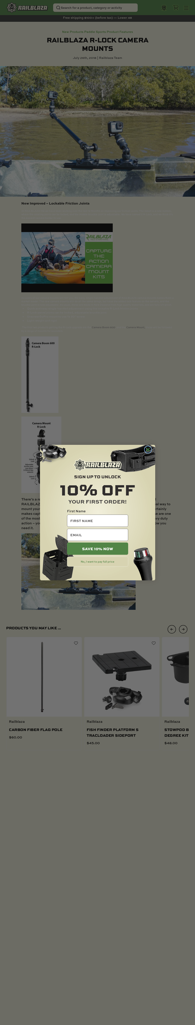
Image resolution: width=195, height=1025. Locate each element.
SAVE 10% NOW (97, 548)
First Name (76, 511)
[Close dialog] (148, 449)
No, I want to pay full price (97, 561)
